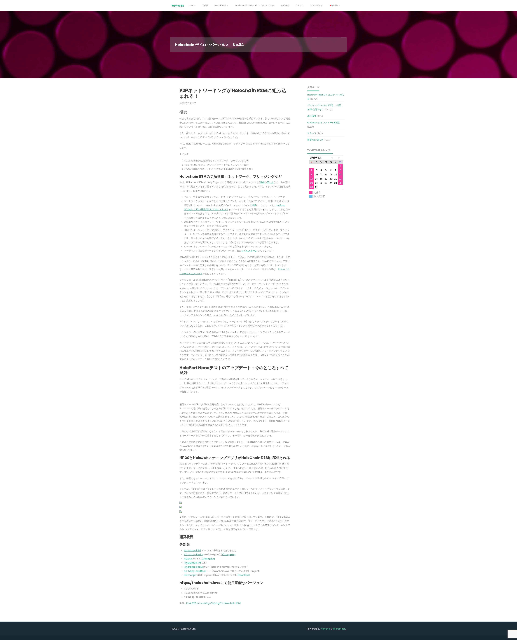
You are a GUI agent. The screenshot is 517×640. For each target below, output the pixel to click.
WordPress (339, 628)
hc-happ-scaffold (195, 571)
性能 (262, 182)
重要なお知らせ (315, 139)
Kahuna (325, 628)
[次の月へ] (340, 158)
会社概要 (311, 116)
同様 (254, 205)
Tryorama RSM (192, 562)
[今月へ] (335, 158)
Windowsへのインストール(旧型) (323, 122)
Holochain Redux (193, 554)
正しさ (270, 182)
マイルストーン (249, 250)
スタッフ (311, 133)
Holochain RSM (192, 550)
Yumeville (177, 6)
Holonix (188, 558)
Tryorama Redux (193, 566)
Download (243, 575)
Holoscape (190, 575)
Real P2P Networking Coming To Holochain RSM (213, 603)
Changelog (228, 554)
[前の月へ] (330, 158)
